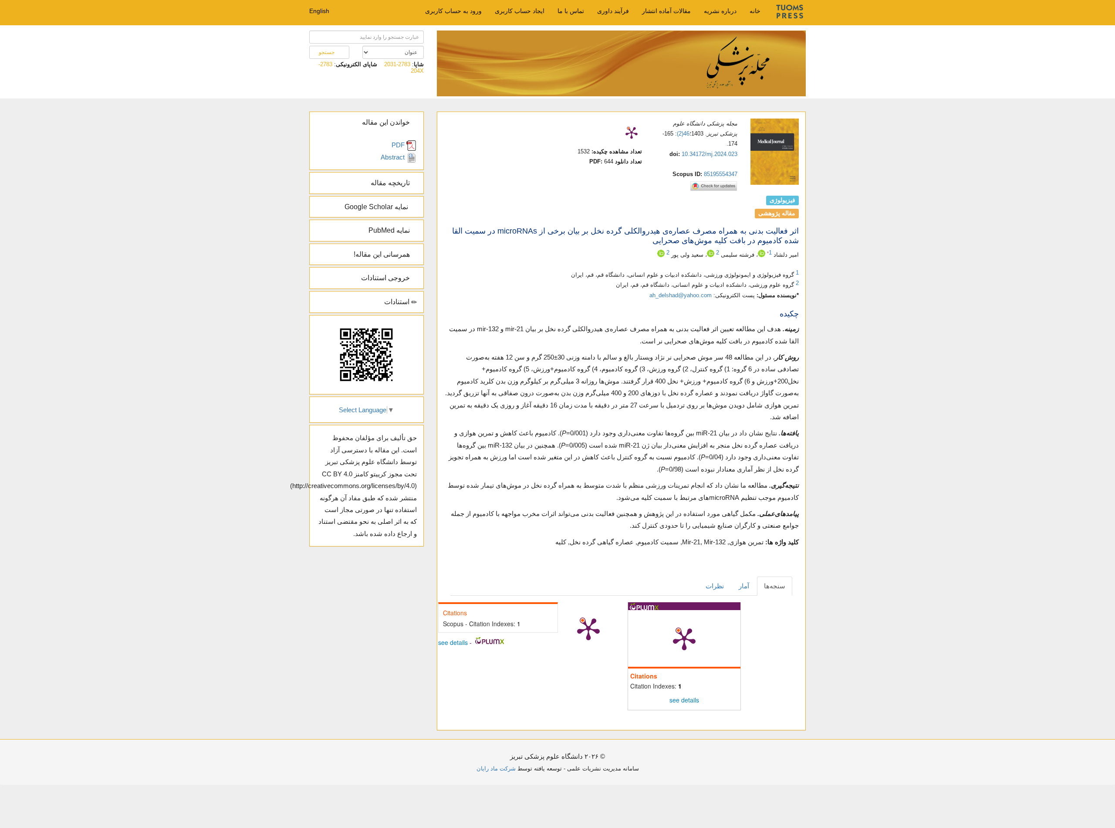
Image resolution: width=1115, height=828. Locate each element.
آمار (744, 586)
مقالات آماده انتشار (666, 10)
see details (684, 700)
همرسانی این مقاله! (383, 254)
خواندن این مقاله (387, 122)
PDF (399, 145)
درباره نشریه (720, 10)
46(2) (683, 133)
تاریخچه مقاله (391, 183)
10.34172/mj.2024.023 (709, 154)
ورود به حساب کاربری (453, 10)
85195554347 (720, 174)
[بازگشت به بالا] (52, 757)
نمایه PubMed (390, 230)
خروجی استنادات (386, 278)
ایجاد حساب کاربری (519, 10)
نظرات (715, 586)
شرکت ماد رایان (496, 768)
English (319, 10)
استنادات (397, 301)
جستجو (327, 52)
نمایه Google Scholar (378, 206)
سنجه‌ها (774, 586)
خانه (755, 10)
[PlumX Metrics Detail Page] (631, 132)
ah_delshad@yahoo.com (680, 295)
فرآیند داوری (613, 10)
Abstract (393, 157)
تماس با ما (571, 10)
